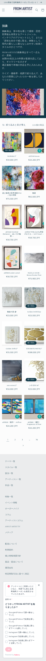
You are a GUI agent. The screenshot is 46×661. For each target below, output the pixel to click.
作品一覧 (9, 485)
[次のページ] (23, 445)
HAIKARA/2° (11, 156)
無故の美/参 (11, 312)
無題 (34, 193)
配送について (11, 544)
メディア (9, 532)
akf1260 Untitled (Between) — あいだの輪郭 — (12, 234)
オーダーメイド (12, 508)
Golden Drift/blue (34, 312)
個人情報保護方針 (13, 556)
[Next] (8, 649)
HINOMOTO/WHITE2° (34, 349)
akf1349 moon (34, 156)
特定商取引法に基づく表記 (17, 574)
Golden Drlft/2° (12, 349)
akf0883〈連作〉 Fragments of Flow (34, 423)
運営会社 (9, 568)
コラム (8, 514)
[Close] (39, 585)
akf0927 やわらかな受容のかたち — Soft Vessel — (34, 233)
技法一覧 (9, 473)
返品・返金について (14, 562)
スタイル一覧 (11, 467)
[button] (3, 10)
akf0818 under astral (12, 273)
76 (37, 439)
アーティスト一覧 (13, 479)
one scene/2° (12, 385)
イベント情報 (11, 502)
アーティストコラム (14, 520)
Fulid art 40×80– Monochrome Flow (34, 274)
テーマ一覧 (10, 461)
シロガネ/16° (34, 385)
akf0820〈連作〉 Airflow (11, 422)
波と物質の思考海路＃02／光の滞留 (11, 194)
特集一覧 (9, 496)
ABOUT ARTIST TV (12, 526)
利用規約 (9, 550)
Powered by (9, 655)
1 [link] (7, 439)
